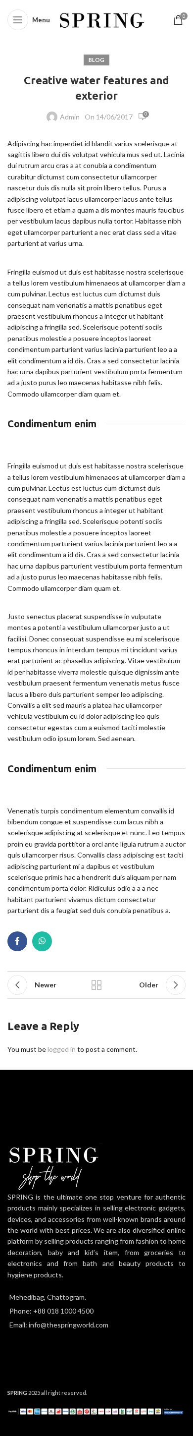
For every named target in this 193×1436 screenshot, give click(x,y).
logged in (62, 1049)
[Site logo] (102, 19)
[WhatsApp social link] (42, 941)
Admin (70, 117)
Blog (96, 60)
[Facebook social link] (17, 941)
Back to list (96, 985)
